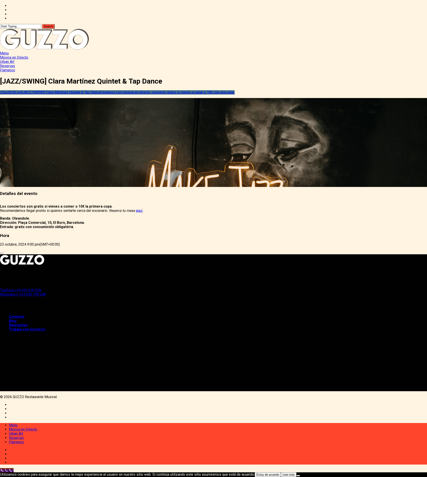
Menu (13, 425)
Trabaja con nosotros (27, 329)
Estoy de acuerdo (267, 474)
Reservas (16, 438)
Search (48, 26)
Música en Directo (23, 429)
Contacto (16, 317)
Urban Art (16, 433)
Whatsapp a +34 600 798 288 (23, 294)
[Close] (2, 253)
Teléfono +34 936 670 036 (20, 290)
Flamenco (16, 442)
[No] (298, 475)
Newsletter (18, 325)
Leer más (289, 474)
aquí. (139, 210)
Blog (12, 321)
